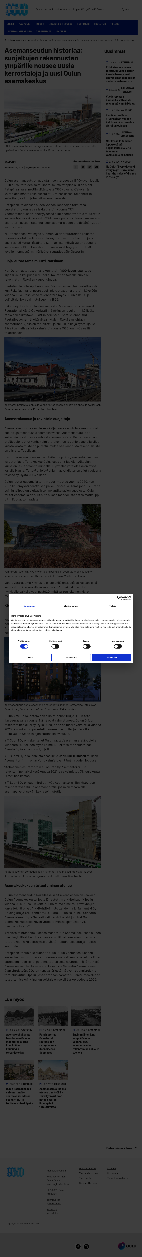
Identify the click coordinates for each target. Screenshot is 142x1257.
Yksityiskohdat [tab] (71, 606)
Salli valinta (71, 657)
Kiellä (30, 657)
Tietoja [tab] (112, 606)
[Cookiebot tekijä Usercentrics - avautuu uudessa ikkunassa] (119, 598)
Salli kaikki (111, 657)
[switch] (55, 646)
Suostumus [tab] (29, 606)
